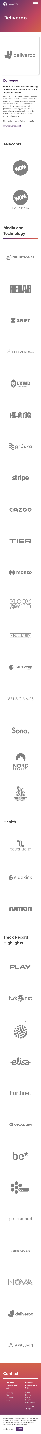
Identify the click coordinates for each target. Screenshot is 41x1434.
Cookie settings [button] (8, 1429)
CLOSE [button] (19, 1429)
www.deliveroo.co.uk (12, 126)
